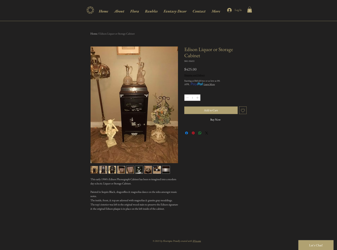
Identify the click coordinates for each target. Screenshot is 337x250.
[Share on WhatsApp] (200, 133)
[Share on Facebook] (186, 133)
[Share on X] (206, 133)
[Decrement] (187, 98)
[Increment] (198, 98)
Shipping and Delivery (194, 75)
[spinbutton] (192, 98)
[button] (249, 9)
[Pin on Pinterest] (193, 133)
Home (93, 33)
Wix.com (197, 240)
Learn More (209, 84)
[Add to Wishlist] (243, 110)
